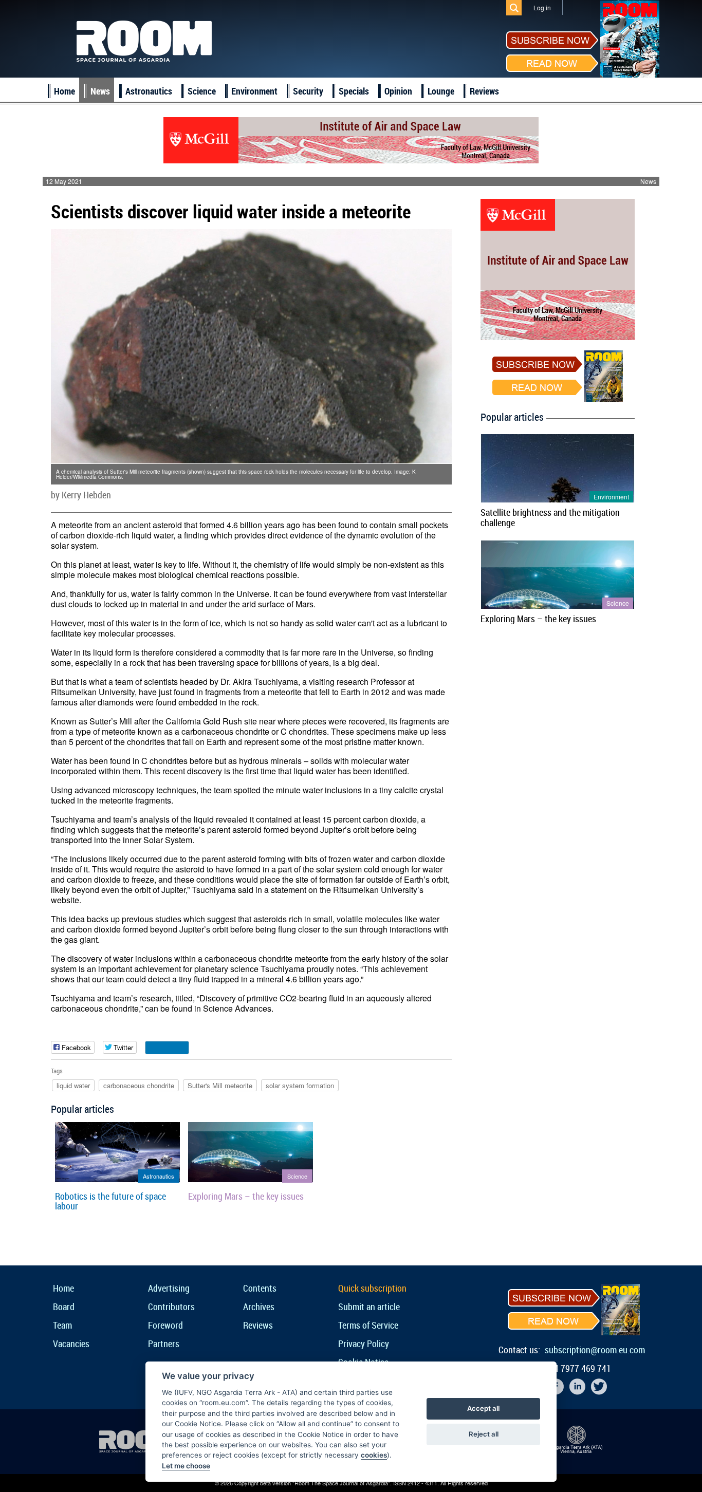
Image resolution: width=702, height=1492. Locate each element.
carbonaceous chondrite (138, 1085)
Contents (259, 1288)
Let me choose (186, 1466)
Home (64, 91)
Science (202, 91)
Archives (258, 1306)
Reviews (484, 91)
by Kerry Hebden (81, 495)
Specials (354, 91)
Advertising (169, 1288)
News (100, 91)
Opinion (398, 91)
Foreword (165, 1325)
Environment (254, 91)
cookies (374, 1455)
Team (62, 1325)
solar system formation (300, 1085)
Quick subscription (372, 1288)
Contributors (171, 1306)
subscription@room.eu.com (595, 1350)
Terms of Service (368, 1325)
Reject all (483, 1434)
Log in (542, 7)
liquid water (73, 1085)
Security (308, 91)
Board (64, 1306)
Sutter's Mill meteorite (220, 1085)
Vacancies (71, 1343)
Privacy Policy (363, 1343)
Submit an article (369, 1306)
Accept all (483, 1408)
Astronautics (148, 91)
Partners (163, 1343)
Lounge (441, 91)
